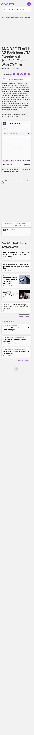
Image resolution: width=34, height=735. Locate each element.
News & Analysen (5, 17)
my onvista (20, 9)
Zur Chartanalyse (25, 164)
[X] (25, 74)
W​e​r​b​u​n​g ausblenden (23, 31)
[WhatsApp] (21, 74)
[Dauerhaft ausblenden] (29, 79)
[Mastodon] (14, 74)
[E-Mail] (29, 74)
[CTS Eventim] (5, 229)
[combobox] (16, 133)
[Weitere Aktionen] (29, 232)
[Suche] (28, 9)
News (12, 17)
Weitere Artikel (24, 317)
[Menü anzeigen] (4, 9)
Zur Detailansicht (7, 164)
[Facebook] (18, 74)
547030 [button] (8, 127)
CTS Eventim (13, 123)
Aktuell (11, 9)
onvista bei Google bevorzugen (14, 79)
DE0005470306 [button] (17, 127)
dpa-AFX (4, 68)
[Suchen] (28, 133)
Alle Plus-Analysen (23, 360)
